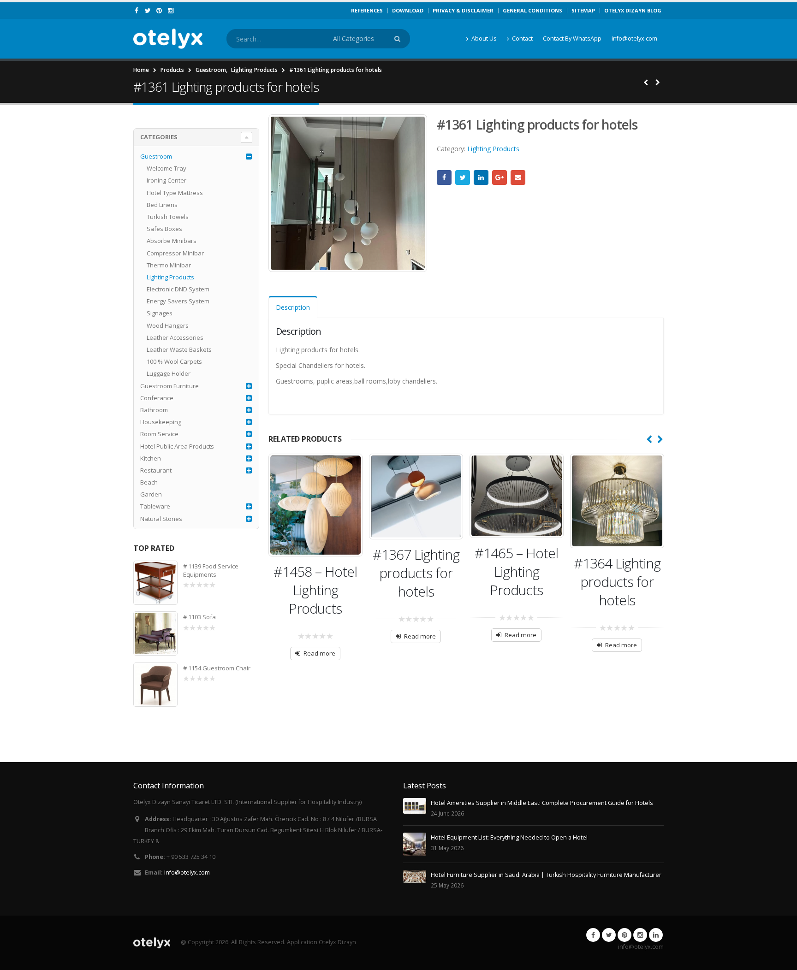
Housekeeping (160, 422)
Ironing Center (166, 180)
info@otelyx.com (634, 38)
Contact (522, 38)
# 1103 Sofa (199, 617)
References (367, 10)
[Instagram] (171, 10)
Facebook (444, 177)
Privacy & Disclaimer (463, 10)
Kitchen (150, 458)
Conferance (156, 398)
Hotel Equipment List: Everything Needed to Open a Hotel (509, 837)
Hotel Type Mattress (175, 193)
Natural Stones (161, 519)
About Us (484, 38)
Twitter (462, 177)
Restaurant (156, 470)
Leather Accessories (175, 337)
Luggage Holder (168, 373)
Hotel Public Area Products (177, 446)
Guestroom (156, 156)
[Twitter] (148, 10)
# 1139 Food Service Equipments (210, 570)
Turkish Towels (168, 217)
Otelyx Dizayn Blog (632, 10)
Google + (499, 177)
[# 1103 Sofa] (155, 633)
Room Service (159, 434)
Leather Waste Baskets (179, 349)
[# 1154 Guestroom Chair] (155, 684)
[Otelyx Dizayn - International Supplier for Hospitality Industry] (167, 39)
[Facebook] (137, 10)
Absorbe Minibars (171, 241)
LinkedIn (481, 177)
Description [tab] (293, 307)
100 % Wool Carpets (174, 361)
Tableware (155, 506)
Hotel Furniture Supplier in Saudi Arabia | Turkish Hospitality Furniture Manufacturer (546, 875)
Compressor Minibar (175, 253)
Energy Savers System (178, 301)
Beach (149, 482)
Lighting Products (493, 148)
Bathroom (154, 410)
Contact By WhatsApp (572, 38)
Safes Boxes (164, 229)
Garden (151, 494)
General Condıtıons (532, 10)
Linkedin (656, 935)
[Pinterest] (159, 10)
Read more (319, 653)
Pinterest (624, 935)
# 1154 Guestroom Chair (216, 668)
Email (518, 177)
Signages (159, 313)
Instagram (640, 935)
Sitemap (583, 10)
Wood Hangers (168, 325)
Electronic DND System (178, 289)
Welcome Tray (166, 168)
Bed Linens (162, 205)
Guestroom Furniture (169, 386)
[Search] (399, 39)
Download (407, 10)
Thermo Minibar (169, 265)
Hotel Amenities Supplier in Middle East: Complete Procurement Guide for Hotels (542, 803)
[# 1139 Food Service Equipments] (155, 583)
